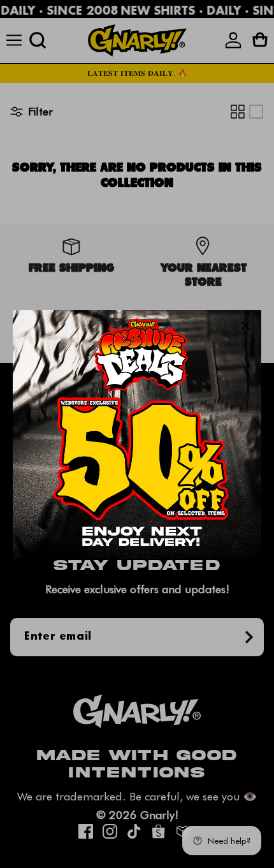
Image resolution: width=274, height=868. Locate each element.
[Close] (245, 326)
